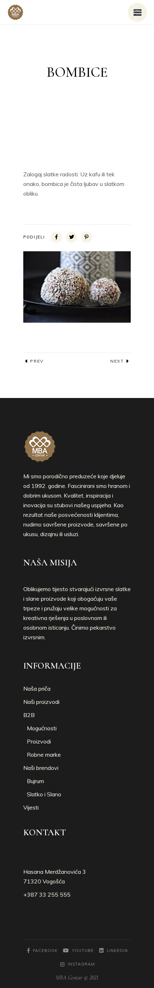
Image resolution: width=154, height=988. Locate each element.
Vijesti (31, 807)
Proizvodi (39, 741)
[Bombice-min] (77, 287)
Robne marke (44, 754)
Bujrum (35, 781)
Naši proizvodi (41, 701)
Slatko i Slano (44, 794)
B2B (29, 715)
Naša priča (36, 688)
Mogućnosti (42, 728)
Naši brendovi (40, 767)
